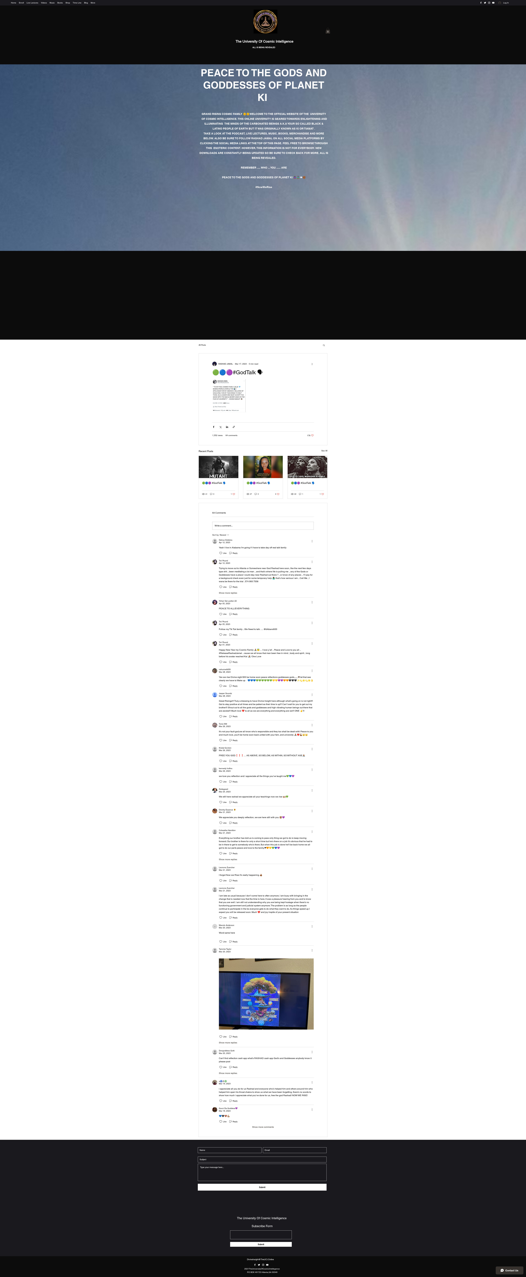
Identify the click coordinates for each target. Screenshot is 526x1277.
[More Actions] (312, 541)
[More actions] (312, 364)
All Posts (202, 345)
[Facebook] (481, 2)
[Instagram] (489, 2)
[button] (327, 31)
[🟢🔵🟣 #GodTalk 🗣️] (218, 467)
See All (324, 451)
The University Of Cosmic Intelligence (265, 41)
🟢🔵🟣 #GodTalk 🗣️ (214, 482)
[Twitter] (485, 2)
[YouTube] (493, 2)
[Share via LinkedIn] (227, 427)
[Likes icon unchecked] (220, 553)
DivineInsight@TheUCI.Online (260, 1259)
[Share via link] (233, 427)
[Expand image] (229, 395)
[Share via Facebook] (213, 427)
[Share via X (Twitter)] (220, 427)
